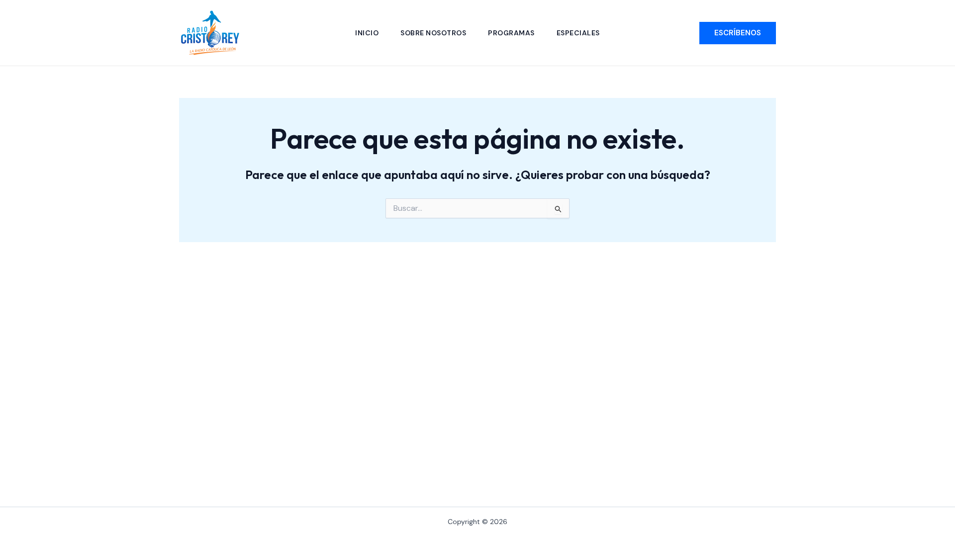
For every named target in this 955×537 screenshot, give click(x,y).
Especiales (578, 32)
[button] (737, 33)
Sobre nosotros (433, 32)
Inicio (367, 32)
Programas (511, 32)
